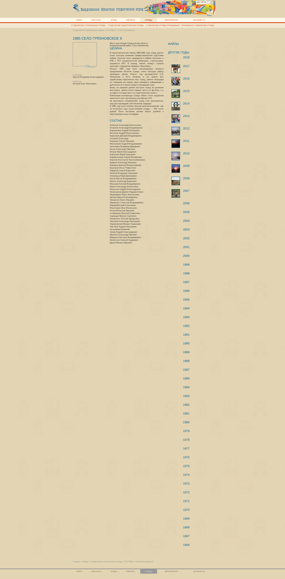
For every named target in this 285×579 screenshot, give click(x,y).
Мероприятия (171, 20)
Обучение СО (199, 20)
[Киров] (175, 131)
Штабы (114, 20)
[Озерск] (175, 81)
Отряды (148, 20)
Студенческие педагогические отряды (126, 25)
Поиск (79, 20)
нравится (91, 66)
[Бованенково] (175, 143)
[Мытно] (175, 68)
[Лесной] (175, 181)
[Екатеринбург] (175, 168)
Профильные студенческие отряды (198, 25)
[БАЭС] (175, 118)
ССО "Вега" (111, 30)
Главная (76, 562)
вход (209, 15)
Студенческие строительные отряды (88, 25)
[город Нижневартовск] (175, 193)
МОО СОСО (96, 20)
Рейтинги (130, 20)
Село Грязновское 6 (126, 30)
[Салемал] (175, 156)
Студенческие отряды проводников (162, 25)
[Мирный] (175, 93)
